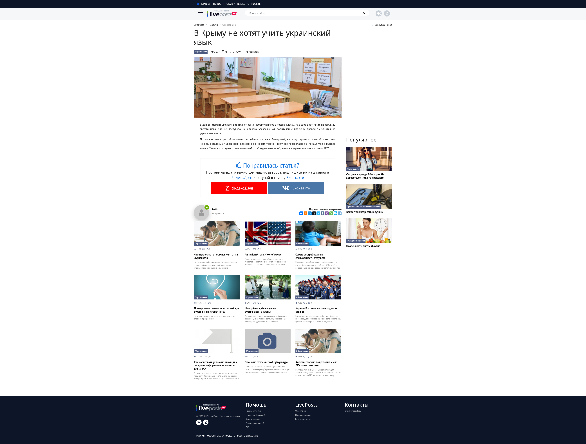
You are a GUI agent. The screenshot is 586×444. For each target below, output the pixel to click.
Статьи (230, 3)
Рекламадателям (303, 419)
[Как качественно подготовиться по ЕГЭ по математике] (318, 341)
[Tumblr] (322, 213)
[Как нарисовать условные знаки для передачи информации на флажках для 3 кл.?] (217, 341)
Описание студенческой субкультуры (266, 362)
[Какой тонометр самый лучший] (369, 196)
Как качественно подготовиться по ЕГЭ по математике (316, 363)
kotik (256, 51)
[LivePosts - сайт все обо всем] (222, 14)
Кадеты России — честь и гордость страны (316, 310)
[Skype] (335, 213)
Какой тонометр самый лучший (364, 212)
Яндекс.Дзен (241, 177)
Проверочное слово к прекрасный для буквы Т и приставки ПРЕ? (216, 310)
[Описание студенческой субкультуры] (268, 341)
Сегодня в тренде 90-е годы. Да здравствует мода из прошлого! (365, 176)
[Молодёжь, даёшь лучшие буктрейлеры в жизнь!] (268, 287)
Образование (201, 51)
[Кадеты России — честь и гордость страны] (318, 287)
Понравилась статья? (270, 165)
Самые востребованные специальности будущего (310, 256)
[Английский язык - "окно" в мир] (268, 233)
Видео (241, 3)
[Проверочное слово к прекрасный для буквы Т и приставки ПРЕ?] (217, 287)
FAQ (248, 427)
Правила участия (253, 410)
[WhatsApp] (331, 213)
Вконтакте (295, 177)
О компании (300, 410)
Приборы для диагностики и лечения (363, 206)
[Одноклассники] (305, 213)
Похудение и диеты (356, 240)
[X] (314, 213)
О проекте (254, 3)
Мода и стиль (353, 169)
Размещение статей (255, 423)
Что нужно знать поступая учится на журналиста (216, 256)
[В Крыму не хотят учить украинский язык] (268, 87)
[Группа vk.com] (379, 13)
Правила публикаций (255, 415)
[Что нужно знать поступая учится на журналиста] (217, 233)
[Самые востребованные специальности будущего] (318, 233)
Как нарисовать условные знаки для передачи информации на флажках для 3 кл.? (215, 365)
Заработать (252, 435)
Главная (206, 3)
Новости (218, 3)
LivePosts (199, 24)
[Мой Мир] (310, 213)
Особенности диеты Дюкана (363, 246)
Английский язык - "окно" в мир (263, 254)
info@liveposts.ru (353, 410)
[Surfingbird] (318, 213)
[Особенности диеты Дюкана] (369, 230)
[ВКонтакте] (301, 213)
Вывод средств (253, 419)
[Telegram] (340, 213)
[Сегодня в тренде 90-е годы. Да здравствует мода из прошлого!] (369, 159)
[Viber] (327, 213)
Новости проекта (303, 415)
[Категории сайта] (201, 14)
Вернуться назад (383, 24)
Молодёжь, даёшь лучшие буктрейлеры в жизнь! (260, 310)
